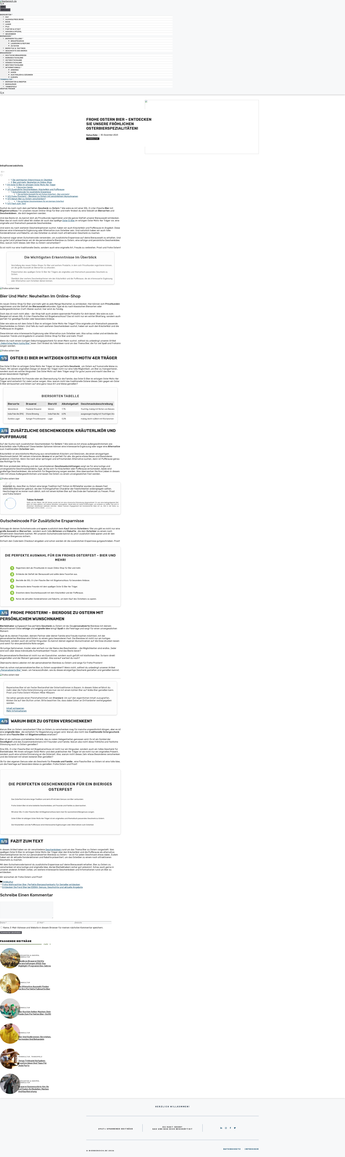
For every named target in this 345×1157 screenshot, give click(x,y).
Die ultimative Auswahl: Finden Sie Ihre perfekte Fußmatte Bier (34, 987)
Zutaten (15, 46)
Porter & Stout (13, 29)
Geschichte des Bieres (16, 51)
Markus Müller (92, 135)
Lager (8, 24)
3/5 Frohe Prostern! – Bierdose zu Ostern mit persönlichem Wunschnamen (42, 196)
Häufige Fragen (7, 89)
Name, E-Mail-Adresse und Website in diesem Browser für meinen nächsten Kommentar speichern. (53, 927)
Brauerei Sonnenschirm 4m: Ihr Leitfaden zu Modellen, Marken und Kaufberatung (33, 1089)
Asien (13, 72)
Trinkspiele (11, 87)
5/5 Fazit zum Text (16, 203)
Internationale (12, 67)
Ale (7, 17)
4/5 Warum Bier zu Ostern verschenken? (26, 199)
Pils (7, 27)
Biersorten (5, 15)
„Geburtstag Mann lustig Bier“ (15, 343)
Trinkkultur (6, 79)
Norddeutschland (14, 58)
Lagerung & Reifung (20, 43)
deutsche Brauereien (15, 55)
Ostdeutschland (13, 60)
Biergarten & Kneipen (15, 82)
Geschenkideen (53, 849)
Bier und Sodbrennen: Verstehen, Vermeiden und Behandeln (34, 1038)
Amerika (15, 70)
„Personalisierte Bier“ (11, 670)
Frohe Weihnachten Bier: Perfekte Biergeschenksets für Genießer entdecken (41, 884)
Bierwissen (5, 36)
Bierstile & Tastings (15, 48)
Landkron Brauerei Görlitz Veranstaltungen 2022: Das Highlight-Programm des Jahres (34, 963)
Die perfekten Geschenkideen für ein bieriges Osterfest (41, 201)
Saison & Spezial (13, 32)
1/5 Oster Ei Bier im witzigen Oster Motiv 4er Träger (31, 185)
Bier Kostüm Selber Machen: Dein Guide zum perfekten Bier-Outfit (34, 1012)
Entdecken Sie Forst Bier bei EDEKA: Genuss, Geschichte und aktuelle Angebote (42, 887)
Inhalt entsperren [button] (15, 708)
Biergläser (10, 84)
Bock (7, 22)
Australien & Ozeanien (22, 75)
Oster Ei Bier (68, 220)
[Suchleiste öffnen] (2, 4)
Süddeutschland (13, 63)
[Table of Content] (60, 172)
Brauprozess (17, 41)
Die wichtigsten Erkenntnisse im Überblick (32, 180)
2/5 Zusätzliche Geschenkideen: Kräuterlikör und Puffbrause (35, 189)
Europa (14, 77)
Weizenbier (10, 34)
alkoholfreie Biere (14, 19)
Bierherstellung (13, 39)
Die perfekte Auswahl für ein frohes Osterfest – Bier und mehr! (43, 194)
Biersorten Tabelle (25, 187)
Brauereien (5, 53)
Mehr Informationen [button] (16, 711)
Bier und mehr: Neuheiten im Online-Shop (32, 182)
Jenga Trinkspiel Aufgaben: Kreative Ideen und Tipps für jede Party (32, 1063)
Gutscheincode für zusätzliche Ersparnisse (31, 192)
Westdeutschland (14, 65)
